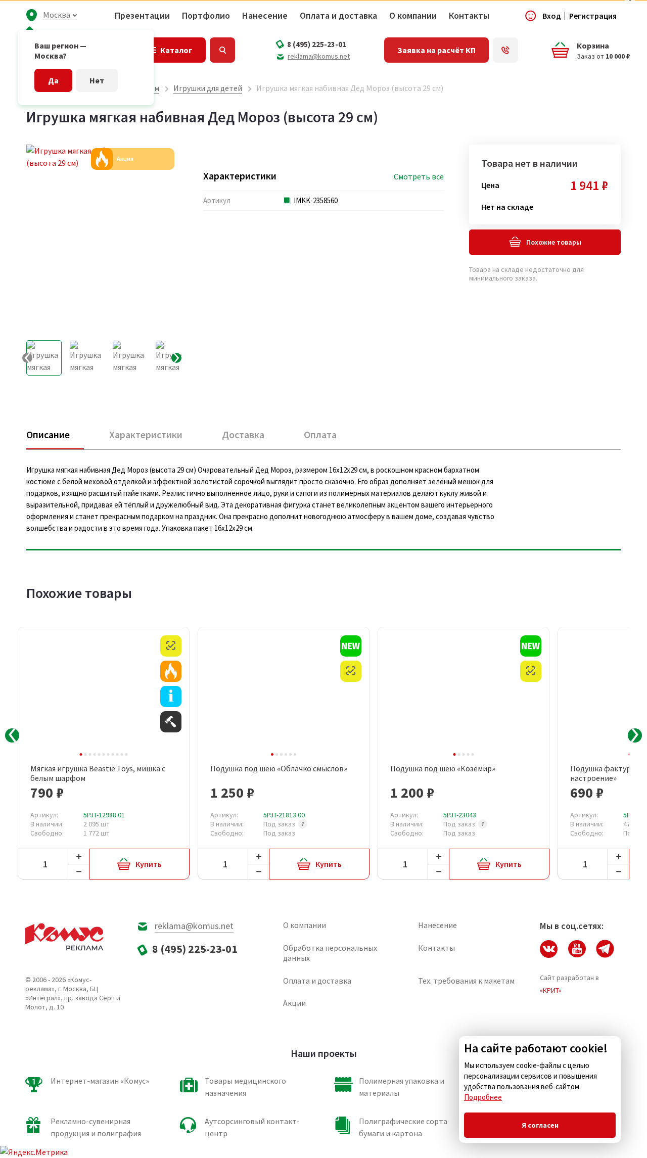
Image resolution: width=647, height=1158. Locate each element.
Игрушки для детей (207, 88)
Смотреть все (419, 176)
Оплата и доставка (338, 15)
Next (635, 735)
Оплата (320, 435)
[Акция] (170, 671)
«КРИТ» (551, 990)
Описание (48, 435)
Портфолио (206, 15)
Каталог (176, 50)
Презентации (142, 15)
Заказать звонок (505, 50)
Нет (96, 80)
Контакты (469, 15)
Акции (294, 1003)
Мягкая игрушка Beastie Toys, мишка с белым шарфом (97, 773)
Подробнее (483, 1097)
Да (53, 80)
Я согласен (540, 1125)
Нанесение (265, 15)
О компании (413, 15)
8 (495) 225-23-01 (316, 44)
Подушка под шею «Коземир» (442, 768)
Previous (12, 735)
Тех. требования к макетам (466, 981)
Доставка (243, 435)
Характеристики (145, 435)
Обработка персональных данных (330, 953)
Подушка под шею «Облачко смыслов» (278, 768)
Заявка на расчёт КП (436, 50)
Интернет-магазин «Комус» (100, 1081)
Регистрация (593, 16)
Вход (551, 16)
